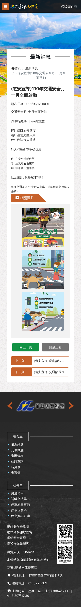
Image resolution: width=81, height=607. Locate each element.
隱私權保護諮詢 (18, 543)
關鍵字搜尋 (19, 499)
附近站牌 (17, 444)
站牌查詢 (17, 461)
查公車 (18, 437)
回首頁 (72, 6)
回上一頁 (25, 347)
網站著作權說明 (18, 526)
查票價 (15, 473)
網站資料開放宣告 (19, 532)
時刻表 (15, 467)
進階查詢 (17, 456)
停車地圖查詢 (20, 504)
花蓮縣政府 (28, 560)
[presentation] (10, 406)
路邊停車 (17, 493)
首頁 (18, 68)
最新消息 (31, 68)
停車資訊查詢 (20, 516)
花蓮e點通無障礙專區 (22, 568)
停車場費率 (19, 510)
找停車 (18, 485)
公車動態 (17, 450)
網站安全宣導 (16, 538)
